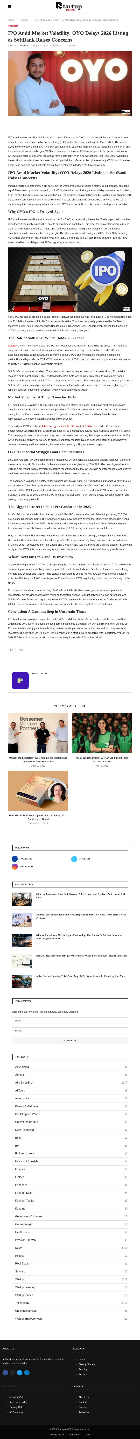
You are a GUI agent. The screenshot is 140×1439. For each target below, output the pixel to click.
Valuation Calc (16, 1397)
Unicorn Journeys (71, 1310)
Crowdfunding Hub (71, 1122)
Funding (71, 1208)
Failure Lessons (71, 1153)
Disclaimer (74, 1434)
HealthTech (71, 1232)
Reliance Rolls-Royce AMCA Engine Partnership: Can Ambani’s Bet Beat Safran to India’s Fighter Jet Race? (79, 937)
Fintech (71, 1177)
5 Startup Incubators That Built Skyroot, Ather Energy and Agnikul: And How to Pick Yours (80, 896)
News (71, 1248)
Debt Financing (71, 1129)
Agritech (71, 1074)
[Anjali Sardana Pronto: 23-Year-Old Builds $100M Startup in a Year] (102, 733)
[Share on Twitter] (66, 125)
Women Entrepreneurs (71, 1318)
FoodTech (71, 1185)
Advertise (84, 1412)
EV (71, 1145)
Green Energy (71, 1224)
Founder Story (71, 1192)
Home (11, 20)
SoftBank (13, 345)
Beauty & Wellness (71, 1106)
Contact (83, 1402)
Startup (24, 20)
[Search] (130, 6)
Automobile (71, 1098)
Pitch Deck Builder (18, 1402)
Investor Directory (71, 1240)
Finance (71, 1169)
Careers (83, 1407)
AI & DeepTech (71, 1082)
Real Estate (71, 1263)
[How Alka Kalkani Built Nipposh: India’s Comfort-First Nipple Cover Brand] (38, 790)
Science (71, 1271)
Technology (71, 1302)
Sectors (83, 1374)
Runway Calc (16, 1407)
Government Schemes (71, 1216)
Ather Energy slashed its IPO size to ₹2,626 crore (69, 426)
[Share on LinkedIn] (73, 125)
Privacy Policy (57, 1434)
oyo (21, 650)
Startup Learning (71, 1287)
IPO (11, 650)
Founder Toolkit (71, 1200)
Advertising (71, 1067)
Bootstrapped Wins (71, 1114)
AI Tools (71, 1090)
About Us (84, 1397)
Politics (71, 1255)
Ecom (71, 1137)
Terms (88, 1434)
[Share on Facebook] (58, 125)
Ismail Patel (22, 45)
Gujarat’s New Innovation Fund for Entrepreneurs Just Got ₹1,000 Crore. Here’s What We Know (81, 916)
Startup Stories (71, 1295)
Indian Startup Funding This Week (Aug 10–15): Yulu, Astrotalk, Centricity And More (80, 976)
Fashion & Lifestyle (71, 1161)
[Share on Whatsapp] (81, 125)
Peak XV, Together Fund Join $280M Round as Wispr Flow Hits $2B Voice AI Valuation (81, 955)
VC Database (16, 1412)
